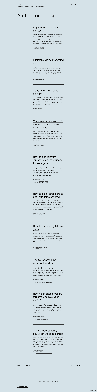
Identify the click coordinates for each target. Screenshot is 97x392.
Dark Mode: (92, 390)
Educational (41, 247)
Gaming (46, 181)
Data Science (41, 48)
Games (63, 4)
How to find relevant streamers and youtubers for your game (47, 160)
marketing (46, 182)
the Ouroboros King (48, 282)
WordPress (77, 386)
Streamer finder (70, 4)
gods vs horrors (39, 248)
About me (77, 4)
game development (40, 182)
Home (59, 4)
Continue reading (59, 43)
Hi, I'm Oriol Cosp (22, 4)
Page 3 (28, 365)
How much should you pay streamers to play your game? (48, 296)
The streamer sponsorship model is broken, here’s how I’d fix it (48, 124)
